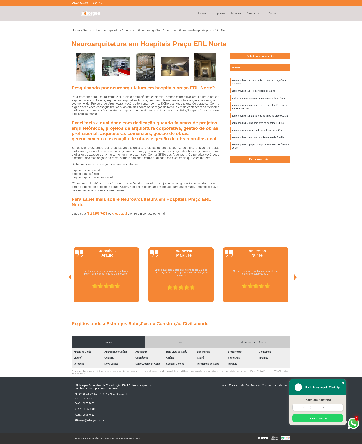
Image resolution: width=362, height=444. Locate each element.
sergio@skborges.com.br (91, 420)
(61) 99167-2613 (86, 409)
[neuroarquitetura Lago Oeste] (116, 67)
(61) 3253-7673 (97, 213)
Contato (273, 13)
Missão (236, 13)
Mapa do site (279, 385)
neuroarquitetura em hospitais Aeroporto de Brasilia (258, 137)
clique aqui (119, 213)
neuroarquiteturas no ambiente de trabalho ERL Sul (258, 123)
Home (202, 13)
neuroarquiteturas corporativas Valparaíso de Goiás (258, 130)
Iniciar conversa (317, 418)
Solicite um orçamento (260, 56)
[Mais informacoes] (286, 13)
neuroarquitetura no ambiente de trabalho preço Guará (260, 115)
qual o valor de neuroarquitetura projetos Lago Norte (258, 98)
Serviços (253, 13)
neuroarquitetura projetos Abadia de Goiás (253, 91)
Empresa (219, 13)
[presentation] (64, 292)
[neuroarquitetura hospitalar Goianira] (86, 67)
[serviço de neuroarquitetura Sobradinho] (205, 67)
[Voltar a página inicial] (90, 13)
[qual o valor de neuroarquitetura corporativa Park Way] (145, 67)
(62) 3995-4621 (86, 414)
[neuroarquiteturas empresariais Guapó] (175, 67)
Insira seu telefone (318, 400)
